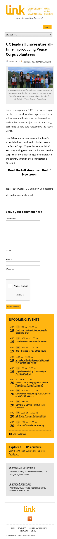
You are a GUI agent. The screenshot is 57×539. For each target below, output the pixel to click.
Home (12, 528)
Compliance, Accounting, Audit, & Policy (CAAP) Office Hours (33, 395)
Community (27, 61)
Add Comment (45, 61)
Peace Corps (18, 188)
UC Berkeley (32, 188)
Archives (24, 531)
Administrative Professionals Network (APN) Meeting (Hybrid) (32, 361)
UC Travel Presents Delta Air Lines (31, 416)
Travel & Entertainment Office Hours (31, 341)
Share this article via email (19, 195)
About (33, 531)
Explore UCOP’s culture (25, 447)
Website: (10, 269)
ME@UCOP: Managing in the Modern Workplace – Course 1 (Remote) (32, 383)
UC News (35, 61)
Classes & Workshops (38, 528)
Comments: (11, 218)
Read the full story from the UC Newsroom (30, 172)
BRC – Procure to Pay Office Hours (31, 351)
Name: (9, 250)
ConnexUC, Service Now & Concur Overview (30, 406)
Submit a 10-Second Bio (22, 467)
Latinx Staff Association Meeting (30, 425)
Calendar (22, 528)
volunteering (47, 188)
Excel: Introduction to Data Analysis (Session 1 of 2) (31, 331)
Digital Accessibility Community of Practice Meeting (31, 372)
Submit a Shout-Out (20, 483)
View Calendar (19, 433)
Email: (9, 259)
